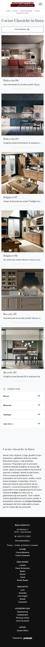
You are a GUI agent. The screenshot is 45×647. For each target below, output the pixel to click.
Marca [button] (6, 396)
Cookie (17, 545)
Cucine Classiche (26, 11)
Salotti (22, 574)
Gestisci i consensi (30, 545)
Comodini (23, 593)
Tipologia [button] (7, 415)
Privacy (10, 545)
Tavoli (22, 577)
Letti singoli (22, 596)
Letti (22, 590)
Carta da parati (22, 621)
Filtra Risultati (21, 29)
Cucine (15, 11)
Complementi (22, 615)
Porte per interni (22, 618)
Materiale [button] (7, 405)
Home (8, 11)
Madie (22, 571)
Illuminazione (22, 612)
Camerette (22, 602)
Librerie (22, 565)
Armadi (22, 599)
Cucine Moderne (22, 552)
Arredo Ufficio (22, 631)
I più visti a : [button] (8, 424)
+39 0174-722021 (24, 536)
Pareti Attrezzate (22, 568)
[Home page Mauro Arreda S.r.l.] (22, 4)
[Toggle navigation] (40, 5)
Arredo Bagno (22, 580)
